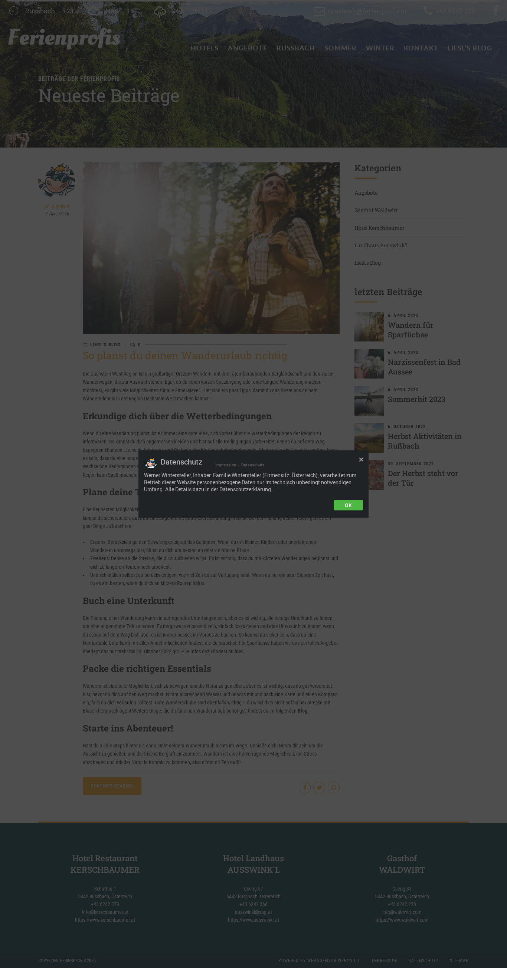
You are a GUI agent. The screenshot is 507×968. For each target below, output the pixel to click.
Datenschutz (253, 464)
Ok (348, 505)
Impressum (225, 464)
